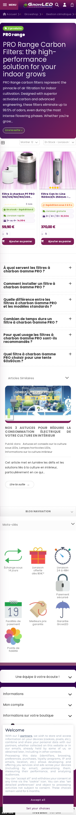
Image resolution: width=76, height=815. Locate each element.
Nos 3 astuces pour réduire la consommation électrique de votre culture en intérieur (38, 431)
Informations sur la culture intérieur (28, 452)
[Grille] (3, 143)
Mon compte (13, 704)
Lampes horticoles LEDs (34, 448)
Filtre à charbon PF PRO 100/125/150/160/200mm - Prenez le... (18, 195)
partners (26, 735)
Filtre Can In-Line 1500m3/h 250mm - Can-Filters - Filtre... (55, 195)
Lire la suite (17, 484)
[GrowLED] (38, 4)
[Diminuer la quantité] (3, 234)
